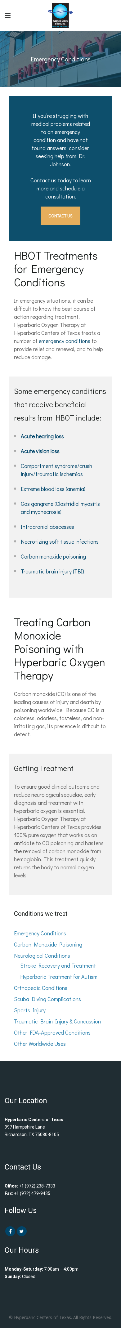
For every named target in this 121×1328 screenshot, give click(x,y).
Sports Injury (30, 1010)
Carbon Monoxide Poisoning (48, 944)
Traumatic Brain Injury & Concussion (57, 1021)
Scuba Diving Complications (47, 999)
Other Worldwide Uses (40, 1043)
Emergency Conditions (40, 933)
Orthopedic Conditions (40, 988)
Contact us (43, 180)
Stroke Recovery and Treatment (58, 965)
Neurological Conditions (42, 955)
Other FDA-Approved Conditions (52, 1032)
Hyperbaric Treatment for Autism (58, 976)
